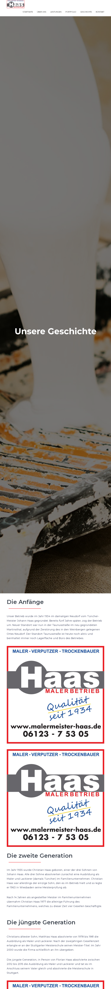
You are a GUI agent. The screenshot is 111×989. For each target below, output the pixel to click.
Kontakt (100, 12)
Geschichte (86, 12)
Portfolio (71, 12)
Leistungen (55, 12)
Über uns (41, 12)
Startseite (28, 12)
